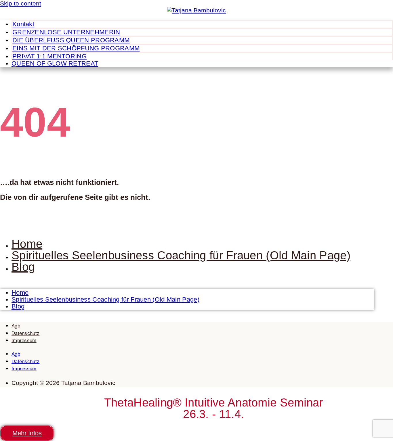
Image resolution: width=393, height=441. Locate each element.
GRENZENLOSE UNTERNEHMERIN (66, 32)
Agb (16, 326)
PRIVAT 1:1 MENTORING (49, 56)
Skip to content (20, 3)
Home (27, 243)
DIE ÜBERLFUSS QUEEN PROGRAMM (70, 40)
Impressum (24, 340)
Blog (23, 266)
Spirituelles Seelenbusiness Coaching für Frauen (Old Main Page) (181, 255)
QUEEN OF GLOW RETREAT (55, 63)
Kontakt (23, 24)
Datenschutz (25, 333)
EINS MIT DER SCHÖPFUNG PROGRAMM (76, 48)
